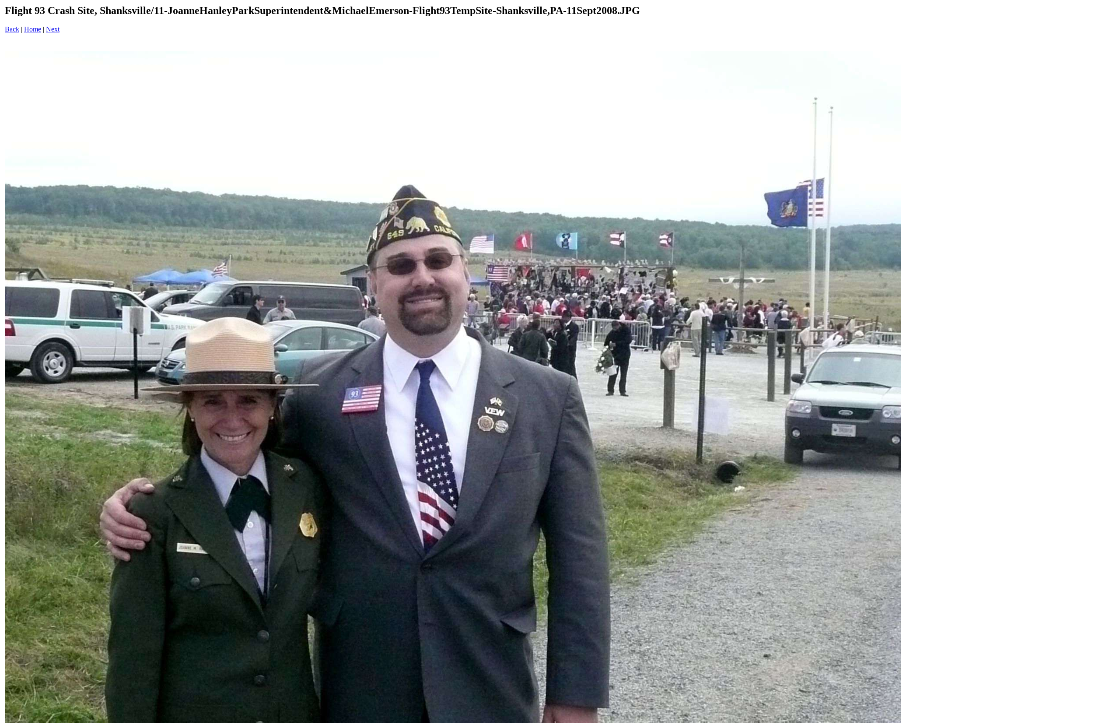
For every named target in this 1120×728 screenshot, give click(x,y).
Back (12, 29)
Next (53, 29)
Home (32, 29)
